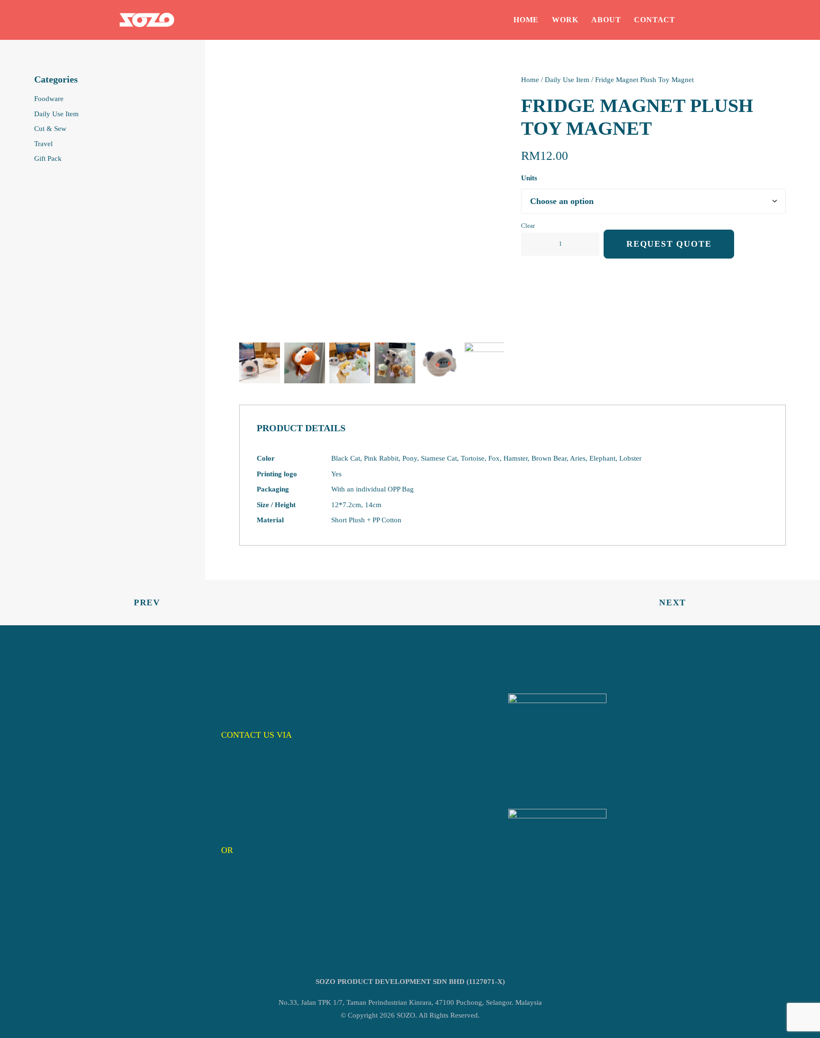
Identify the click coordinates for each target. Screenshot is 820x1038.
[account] (694, 20)
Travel (43, 144)
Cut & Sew (50, 128)
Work (565, 20)
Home (526, 20)
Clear (528, 225)
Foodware (49, 98)
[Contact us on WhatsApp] (557, 743)
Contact (654, 20)
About (606, 20)
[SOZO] (147, 20)
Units (529, 178)
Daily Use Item (56, 114)
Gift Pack (48, 158)
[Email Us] (557, 858)
